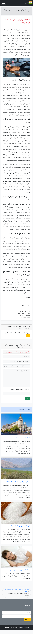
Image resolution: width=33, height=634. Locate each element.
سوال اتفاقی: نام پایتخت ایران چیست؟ (19, 389)
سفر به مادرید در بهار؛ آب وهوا (23, 438)
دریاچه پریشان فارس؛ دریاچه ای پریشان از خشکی (18, 482)
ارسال (27, 398)
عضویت (27, 619)
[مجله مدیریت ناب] (25, 3)
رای (28, 336)
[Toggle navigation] (3, 3)
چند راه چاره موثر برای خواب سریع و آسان (20, 570)
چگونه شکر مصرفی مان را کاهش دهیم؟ (20, 526)
